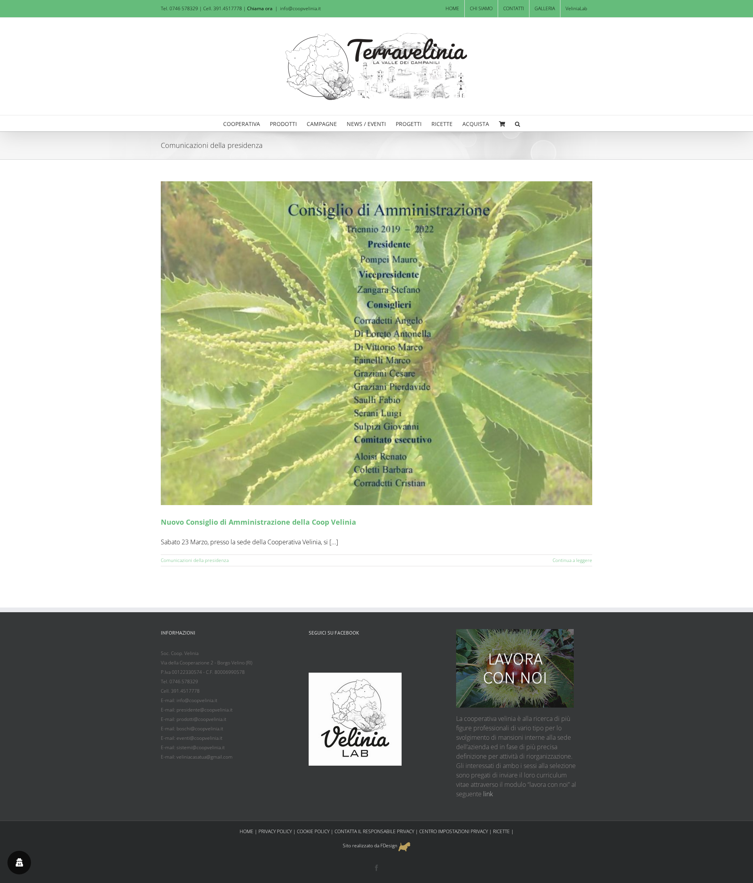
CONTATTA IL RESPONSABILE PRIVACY (374, 831)
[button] (517, 123)
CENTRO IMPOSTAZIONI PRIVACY (453, 831)
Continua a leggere (572, 560)
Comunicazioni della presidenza (195, 560)
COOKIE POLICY (313, 831)
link (488, 794)
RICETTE (501, 831)
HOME (246, 831)
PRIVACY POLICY (275, 831)
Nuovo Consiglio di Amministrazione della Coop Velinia (258, 522)
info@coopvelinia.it (300, 8)
